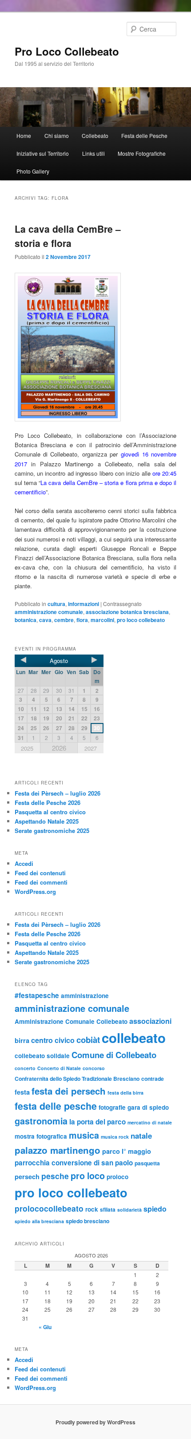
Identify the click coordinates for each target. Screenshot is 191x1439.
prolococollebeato (49, 1208)
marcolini (102, 620)
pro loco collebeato (141, 620)
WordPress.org (35, 891)
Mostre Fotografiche (142, 153)
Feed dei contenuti (40, 873)
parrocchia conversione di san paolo (74, 1163)
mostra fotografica (41, 1136)
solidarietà (129, 1209)
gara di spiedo (148, 1107)
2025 (27, 748)
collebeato (134, 1037)
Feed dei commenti (41, 882)
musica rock (115, 1136)
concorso (94, 1068)
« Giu (45, 1327)
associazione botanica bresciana (127, 612)
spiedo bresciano (87, 1221)
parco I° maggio (126, 1151)
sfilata (107, 1209)
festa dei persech (69, 1090)
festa (22, 1091)
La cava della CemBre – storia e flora (68, 236)
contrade (152, 1079)
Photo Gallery (32, 171)
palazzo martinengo (57, 1150)
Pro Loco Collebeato (67, 51)
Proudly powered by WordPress (95, 1422)
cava (45, 620)
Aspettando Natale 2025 (47, 821)
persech (27, 1176)
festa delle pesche (56, 1106)
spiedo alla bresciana (39, 1221)
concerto (25, 1068)
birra (22, 1040)
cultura (56, 604)
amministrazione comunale (49, 612)
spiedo (155, 1209)
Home (23, 135)
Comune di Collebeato (114, 1055)
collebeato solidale (42, 1055)
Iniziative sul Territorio (42, 153)
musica (84, 1135)
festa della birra (125, 1092)
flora (82, 620)
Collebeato (95, 135)
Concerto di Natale (59, 1068)
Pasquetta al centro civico (50, 812)
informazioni (83, 604)
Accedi (24, 863)
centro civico (53, 1040)
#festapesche (37, 995)
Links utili (93, 153)
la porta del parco (97, 1122)
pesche (55, 1175)
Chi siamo (56, 135)
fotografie (112, 1107)
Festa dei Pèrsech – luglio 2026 (57, 793)
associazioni (150, 1021)
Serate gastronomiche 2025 (52, 830)
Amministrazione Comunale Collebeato (71, 1021)
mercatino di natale (149, 1122)
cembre (64, 620)
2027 (90, 748)
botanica (25, 620)
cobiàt (88, 1040)
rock (91, 1209)
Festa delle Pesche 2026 (47, 802)
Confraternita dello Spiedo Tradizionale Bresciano (77, 1079)
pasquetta (147, 1163)
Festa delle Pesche (144, 135)
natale (141, 1135)
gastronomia (41, 1121)
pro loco (88, 1175)
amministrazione (85, 995)
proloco (117, 1176)
